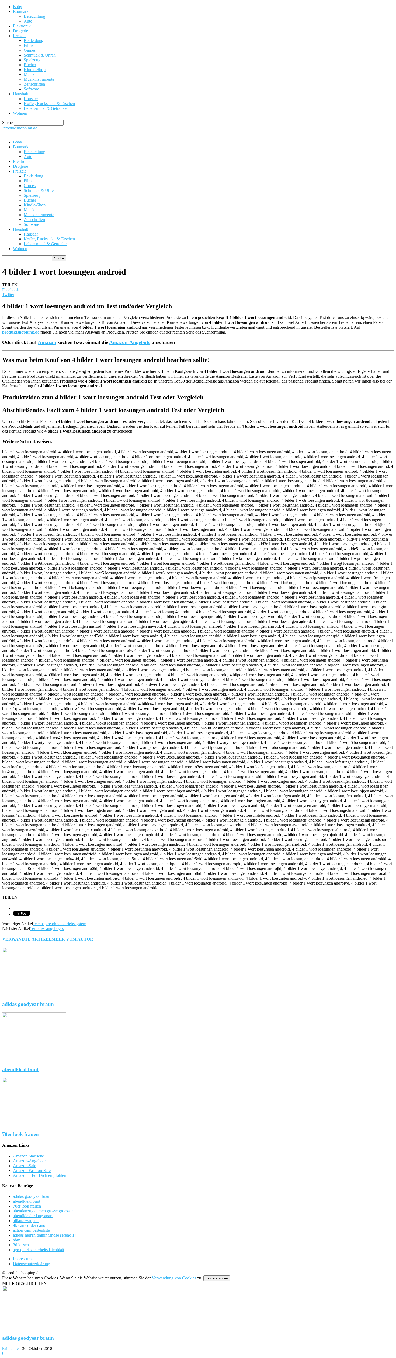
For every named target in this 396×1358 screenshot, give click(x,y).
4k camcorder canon (30, 1225)
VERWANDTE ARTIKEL (26, 939)
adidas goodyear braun (28, 1004)
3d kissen (21, 1245)
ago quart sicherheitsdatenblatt (38, 1249)
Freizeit (19, 35)
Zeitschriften (34, 84)
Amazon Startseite (28, 1156)
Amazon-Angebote (129, 342)
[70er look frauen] (34, 1124)
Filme (28, 45)
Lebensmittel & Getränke (45, 108)
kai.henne (10, 1348)
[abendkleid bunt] (34, 1059)
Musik (29, 74)
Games (30, 50)
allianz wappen (26, 1220)
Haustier (31, 98)
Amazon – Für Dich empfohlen (39, 1175)
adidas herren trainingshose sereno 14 (45, 1235)
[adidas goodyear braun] (34, 994)
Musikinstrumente (39, 79)
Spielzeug (32, 60)
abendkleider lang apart (33, 1215)
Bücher (30, 64)
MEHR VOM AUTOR (72, 939)
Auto (28, 21)
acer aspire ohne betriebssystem (59, 923)
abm (16, 1240)
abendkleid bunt (20, 1069)
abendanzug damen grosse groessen (43, 1211)
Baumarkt (21, 11)
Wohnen (20, 113)
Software (31, 89)
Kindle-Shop (35, 69)
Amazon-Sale (24, 1165)
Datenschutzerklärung (31, 1263)
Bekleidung (33, 40)
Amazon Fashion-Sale (32, 1170)
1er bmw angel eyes (47, 928)
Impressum (22, 1259)
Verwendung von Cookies (174, 1278)
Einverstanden (217, 1278)
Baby (17, 6)
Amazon (47, 342)
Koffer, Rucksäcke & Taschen (49, 103)
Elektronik (22, 26)
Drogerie (20, 31)
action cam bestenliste (31, 1230)
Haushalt (20, 94)
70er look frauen (20, 1134)
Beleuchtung (34, 16)
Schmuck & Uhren (40, 55)
